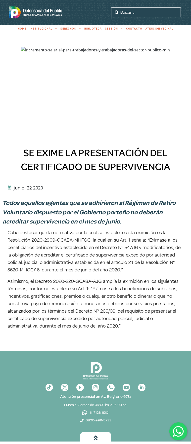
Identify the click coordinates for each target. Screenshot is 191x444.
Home (22, 28)
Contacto (134, 28)
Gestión (111, 28)
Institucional (41, 28)
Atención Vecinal (159, 28)
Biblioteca (93, 28)
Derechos (68, 28)
